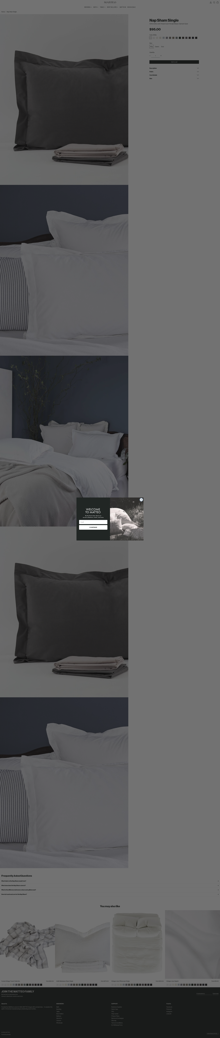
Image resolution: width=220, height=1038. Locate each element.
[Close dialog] (141, 499)
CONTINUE (93, 527)
